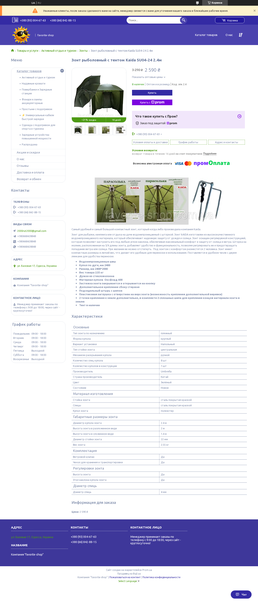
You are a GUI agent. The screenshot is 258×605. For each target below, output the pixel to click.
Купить (152, 92)
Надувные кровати (33, 83)
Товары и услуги (27, 50)
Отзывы (23, 165)
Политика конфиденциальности (161, 577)
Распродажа (29, 144)
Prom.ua (147, 570)
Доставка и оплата (30, 172)
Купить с (145, 102)
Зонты (83, 50)
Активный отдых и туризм (58, 50)
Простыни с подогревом (37, 109)
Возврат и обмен (29, 179)
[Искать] (183, 20)
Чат (244, 594)
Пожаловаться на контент (125, 577)
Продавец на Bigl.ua (129, 573)
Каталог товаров (206, 35)
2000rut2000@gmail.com (31, 230)
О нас (229, 35)
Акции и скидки (28, 152)
